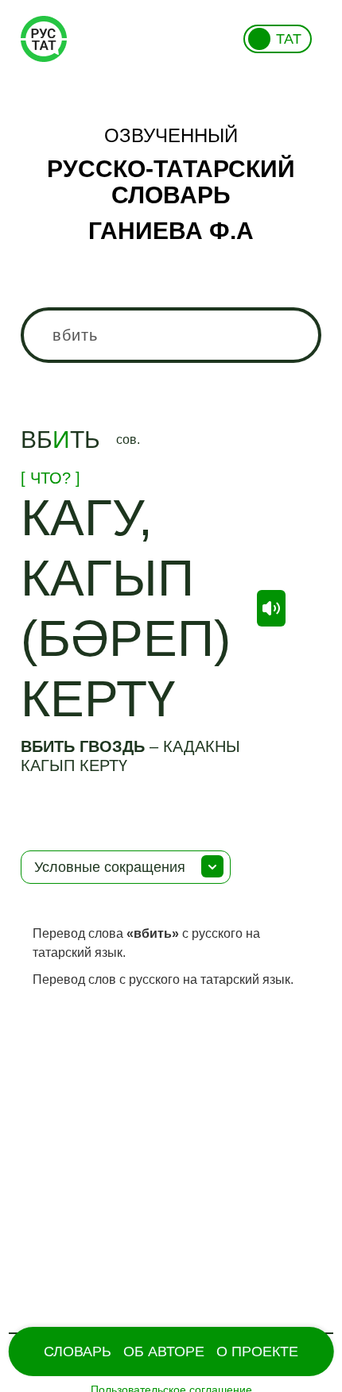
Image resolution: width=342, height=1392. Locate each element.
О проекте (257, 1351)
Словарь (77, 1351)
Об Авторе (163, 1351)
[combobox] (171, 335)
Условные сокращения (109, 867)
